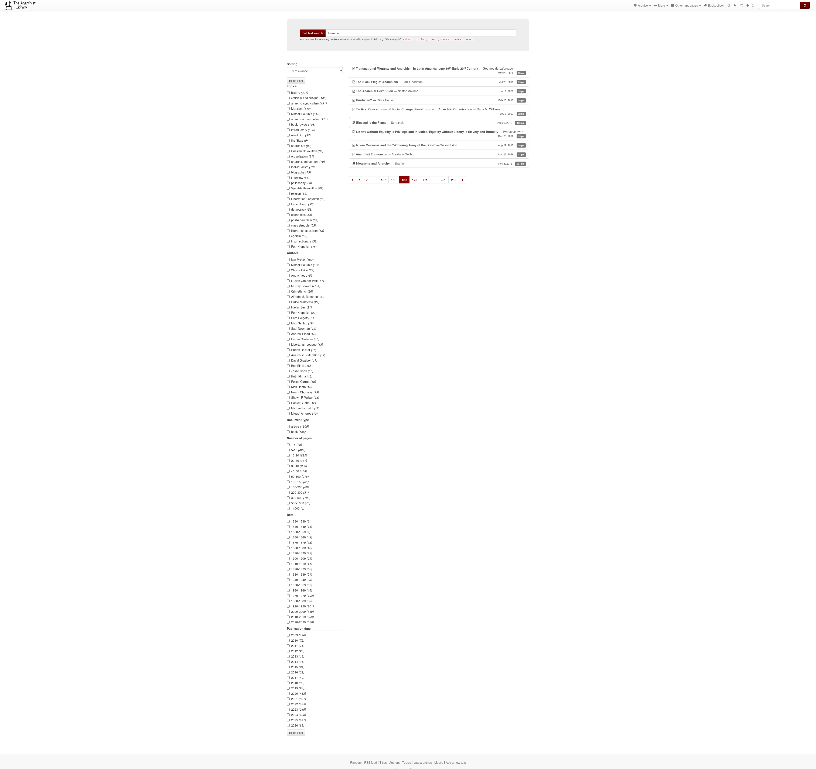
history (299, 92)
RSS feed (370, 762)
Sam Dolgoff (302, 318)
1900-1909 (301, 558)
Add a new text (456, 762)
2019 (297, 688)
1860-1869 (301, 537)
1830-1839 (300, 521)
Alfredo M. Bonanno (307, 296)
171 (425, 180)
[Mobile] (728, 5)
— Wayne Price (440, 145)
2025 (298, 720)
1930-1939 (301, 574)
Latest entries (423, 762)
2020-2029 (302, 622)
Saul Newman (303, 328)
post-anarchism (304, 220)
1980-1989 (301, 601)
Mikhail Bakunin (305, 114)
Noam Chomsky (305, 392)
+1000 (297, 508)
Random (356, 762)
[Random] (741, 5)
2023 (298, 709)
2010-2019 (302, 617)
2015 (297, 667)
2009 (298, 635)
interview (300, 177)
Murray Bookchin (305, 286)
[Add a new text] (747, 5)
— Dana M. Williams (440, 111)
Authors (394, 762)
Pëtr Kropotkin (304, 312)
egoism (299, 236)
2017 (297, 677)
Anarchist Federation (308, 355)
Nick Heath (301, 387)
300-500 (300, 498)
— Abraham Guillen (440, 154)
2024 (298, 715)
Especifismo (302, 204)
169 (404, 180)
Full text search (312, 33)
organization (302, 156)
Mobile (438, 762)
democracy (301, 209)
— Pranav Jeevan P (438, 134)
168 (393, 180)
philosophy (301, 183)
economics (301, 215)
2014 (297, 661)
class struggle (303, 225)
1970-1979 (302, 595)
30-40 (299, 466)
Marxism (301, 108)
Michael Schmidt (305, 408)
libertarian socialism (307, 230)
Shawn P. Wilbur (305, 397)
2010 (297, 640)
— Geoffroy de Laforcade (440, 70)
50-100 (300, 476)
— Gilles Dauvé (440, 100)
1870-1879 (301, 542)
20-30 (299, 460)
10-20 (299, 455)
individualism (303, 167)
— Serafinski (440, 122)
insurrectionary (304, 241)
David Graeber (304, 360)
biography (301, 172)
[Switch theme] (753, 5)
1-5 (296, 444)
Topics (406, 762)
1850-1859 (300, 532)
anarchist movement (308, 161)
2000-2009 (302, 611)
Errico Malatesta (305, 302)
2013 (297, 656)
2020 (298, 693)
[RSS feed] (735, 5)
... (374, 180)
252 (453, 180)
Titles (383, 762)
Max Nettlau (302, 323)
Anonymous (302, 275)
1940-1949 (301, 579)
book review (303, 124)
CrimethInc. (302, 291)
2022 (298, 704)
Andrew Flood (303, 334)
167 (383, 180)
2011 (297, 646)
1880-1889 (301, 548)
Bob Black (301, 365)
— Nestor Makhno (440, 91)
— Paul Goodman (440, 82)
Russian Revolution (307, 151)
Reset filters (296, 80)
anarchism (301, 146)
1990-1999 (302, 606)
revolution (301, 135)
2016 (297, 672)
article (300, 426)
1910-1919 (301, 564)
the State (300, 140)
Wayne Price (302, 270)
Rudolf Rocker (304, 350)
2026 (297, 725)
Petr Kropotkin (304, 246)
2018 (297, 683)
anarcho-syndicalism (309, 103)
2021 (298, 699)
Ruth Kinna (301, 376)
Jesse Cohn (302, 371)
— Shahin (440, 163)
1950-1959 (301, 585)
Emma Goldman (305, 339)
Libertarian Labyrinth (308, 199)
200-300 (300, 492)
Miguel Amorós (304, 413)
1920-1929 (301, 569)
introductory (303, 130)
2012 (297, 651)
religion (299, 193)
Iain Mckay (302, 259)
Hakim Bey (301, 307)
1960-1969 (301, 590)
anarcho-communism (309, 119)
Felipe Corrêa (303, 381)
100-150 (300, 482)
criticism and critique (309, 98)
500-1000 (300, 503)
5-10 (298, 450)
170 (414, 180)
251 (443, 180)
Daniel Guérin (303, 403)
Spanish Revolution (307, 188)
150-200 (300, 487)
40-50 (299, 471)
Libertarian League (307, 344)
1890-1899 (301, 553)
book (298, 432)
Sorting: (293, 64)
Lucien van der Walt (307, 281)
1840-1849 (301, 526)
